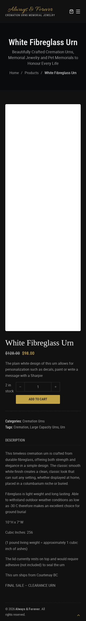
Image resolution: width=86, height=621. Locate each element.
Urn (62, 427)
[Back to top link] (78, 615)
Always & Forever (30, 9)
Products (32, 72)
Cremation (21, 427)
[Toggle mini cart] (71, 11)
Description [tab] (15, 440)
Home (14, 72)
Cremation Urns (33, 421)
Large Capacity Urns (44, 427)
